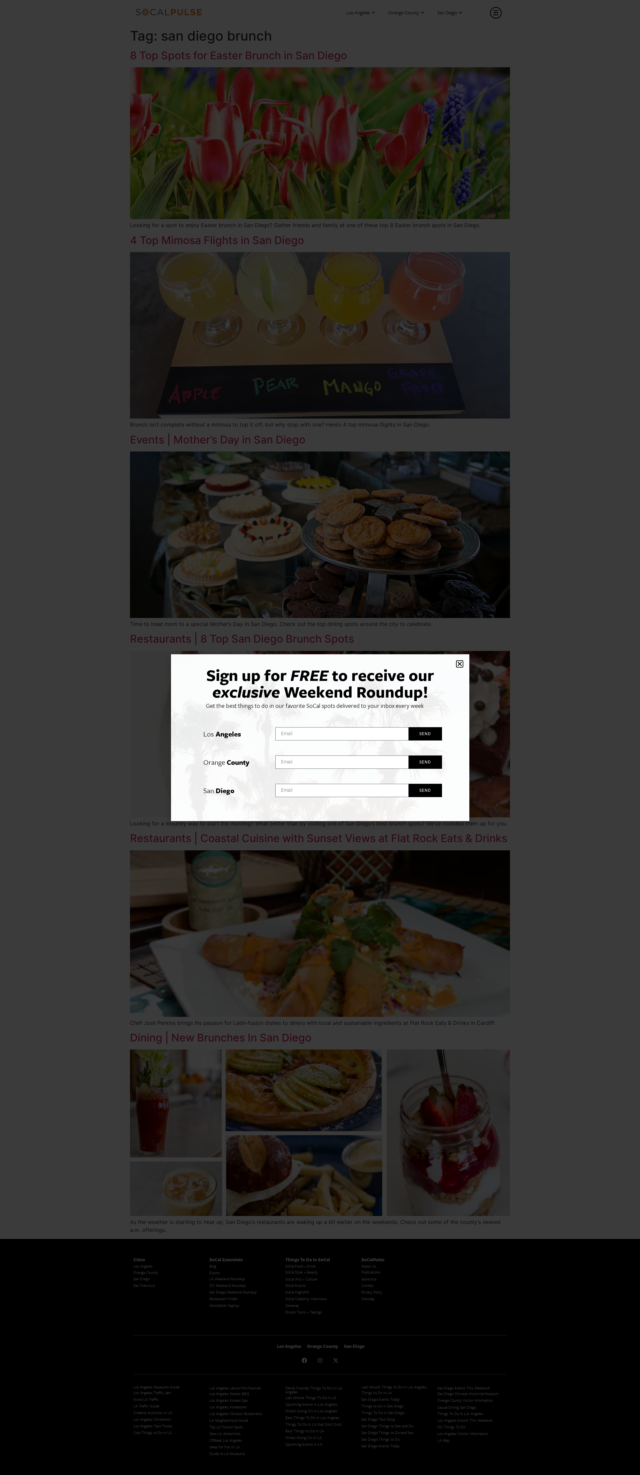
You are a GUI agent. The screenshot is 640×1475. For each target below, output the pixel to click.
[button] (460, 664)
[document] (320, 737)
